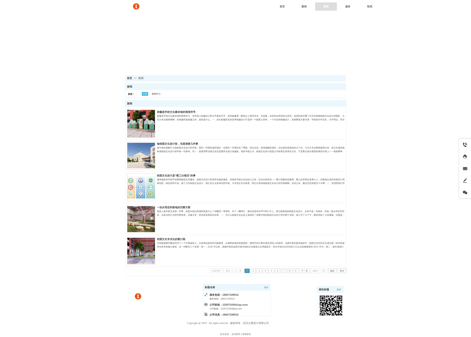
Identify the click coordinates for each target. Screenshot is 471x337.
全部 (145, 94)
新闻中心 (156, 94)
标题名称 (210, 287)
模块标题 (324, 289)
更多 (339, 289)
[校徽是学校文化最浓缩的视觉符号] (141, 124)
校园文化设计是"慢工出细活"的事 (176, 175)
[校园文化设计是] (141, 187)
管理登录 (246, 334)
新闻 (141, 78)
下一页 (304, 271)
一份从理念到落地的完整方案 (173, 207)
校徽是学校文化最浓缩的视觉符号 (176, 111)
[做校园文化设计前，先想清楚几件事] (141, 155)
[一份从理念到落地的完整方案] (141, 219)
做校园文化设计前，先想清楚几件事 (177, 143)
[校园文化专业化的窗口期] (141, 251)
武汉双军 (236, 334)
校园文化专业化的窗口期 (171, 239)
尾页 (342, 271)
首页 (129, 78)
